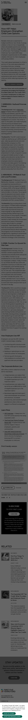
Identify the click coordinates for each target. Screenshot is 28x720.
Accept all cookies (9, 713)
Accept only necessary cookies (12, 716)
